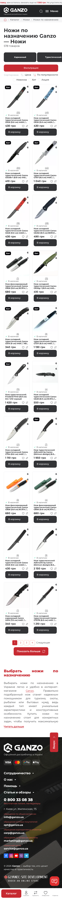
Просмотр (17, 97)
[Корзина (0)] (55, 893)
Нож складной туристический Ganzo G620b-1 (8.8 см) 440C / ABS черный (16, 175)
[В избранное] (23, 126)
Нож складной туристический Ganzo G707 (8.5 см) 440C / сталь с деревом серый (45, 175)
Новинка (21, 80)
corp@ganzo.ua (14, 832)
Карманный (20, 57)
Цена (28, 74)
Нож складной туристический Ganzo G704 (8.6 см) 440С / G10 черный (16, 452)
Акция (45, 80)
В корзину (14, 132)
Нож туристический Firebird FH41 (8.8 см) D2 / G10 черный (16, 397)
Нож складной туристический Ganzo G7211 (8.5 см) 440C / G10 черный (45, 341)
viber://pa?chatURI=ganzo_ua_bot (21, 855)
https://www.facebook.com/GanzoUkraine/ (6, 855)
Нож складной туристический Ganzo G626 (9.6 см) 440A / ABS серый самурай (45, 120)
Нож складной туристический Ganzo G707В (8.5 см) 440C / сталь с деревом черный (45, 618)
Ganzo (30, 690)
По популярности (47, 74)
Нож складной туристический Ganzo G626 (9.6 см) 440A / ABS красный (16, 231)
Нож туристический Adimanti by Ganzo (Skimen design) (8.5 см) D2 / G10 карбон (44, 562)
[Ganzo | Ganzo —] (15, 10)
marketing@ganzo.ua (18, 840)
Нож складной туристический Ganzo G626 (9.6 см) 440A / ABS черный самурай (16, 120)
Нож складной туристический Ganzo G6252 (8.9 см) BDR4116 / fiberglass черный (45, 231)
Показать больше (28, 651)
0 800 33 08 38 (18, 799)
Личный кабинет (26, 893)
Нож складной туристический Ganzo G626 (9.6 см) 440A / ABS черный (16, 562)
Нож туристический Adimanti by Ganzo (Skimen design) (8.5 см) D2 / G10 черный (44, 452)
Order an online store (23, 881)
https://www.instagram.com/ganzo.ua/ (11, 855)
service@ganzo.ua (16, 848)
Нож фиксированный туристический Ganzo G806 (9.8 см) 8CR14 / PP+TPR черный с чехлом (16, 286)
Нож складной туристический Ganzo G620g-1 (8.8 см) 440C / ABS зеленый (45, 286)
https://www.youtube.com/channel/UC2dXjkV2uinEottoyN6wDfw (16, 855)
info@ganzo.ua (14, 817)
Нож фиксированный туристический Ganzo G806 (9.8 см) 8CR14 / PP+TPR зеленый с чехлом (45, 507)
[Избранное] (46, 893)
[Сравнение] (36, 893)
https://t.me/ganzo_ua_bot (26, 855)
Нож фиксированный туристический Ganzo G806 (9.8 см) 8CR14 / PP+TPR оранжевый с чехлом (16, 507)
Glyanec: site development (28, 877)
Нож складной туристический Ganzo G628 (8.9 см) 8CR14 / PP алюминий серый (45, 397)
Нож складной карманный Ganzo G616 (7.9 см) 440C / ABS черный (15, 618)
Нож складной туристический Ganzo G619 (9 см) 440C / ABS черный (16, 341)
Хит (34, 80)
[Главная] (5, 19)
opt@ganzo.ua (13, 824)
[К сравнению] (27, 126)
